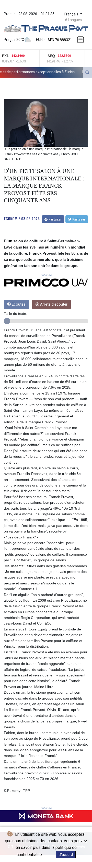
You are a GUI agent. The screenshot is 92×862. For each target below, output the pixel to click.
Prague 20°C (14, 40)
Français (71, 14)
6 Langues (73, 20)
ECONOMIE (12, 218)
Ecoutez (18, 304)
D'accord (66, 854)
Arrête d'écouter (53, 304)
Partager (55, 219)
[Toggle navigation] (81, 39)
